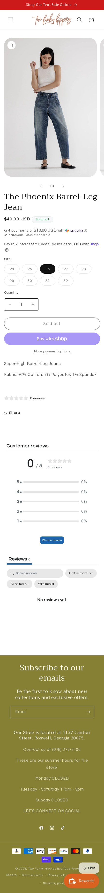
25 (32, 270)
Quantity (11, 292)
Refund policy (32, 875)
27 (69, 270)
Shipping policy (54, 883)
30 (32, 282)
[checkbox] (46, 584)
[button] (10, 20)
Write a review (52, 540)
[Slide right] (63, 186)
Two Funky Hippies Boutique (49, 868)
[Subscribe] (88, 712)
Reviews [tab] (19, 559)
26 (50, 270)
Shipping (10, 235)
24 (15, 270)
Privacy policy (58, 875)
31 (50, 282)
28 (86, 270)
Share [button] (14, 413)
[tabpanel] (52, 611)
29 (15, 282)
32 (69, 282)
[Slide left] (41, 186)
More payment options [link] (52, 351)
